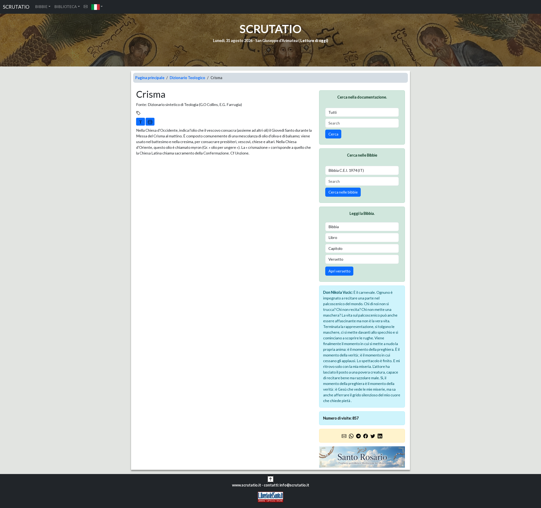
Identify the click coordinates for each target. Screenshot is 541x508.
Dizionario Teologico (187, 77)
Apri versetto (339, 271)
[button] (97, 7)
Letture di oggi (313, 40)
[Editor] (150, 121)
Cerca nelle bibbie (343, 192)
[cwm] (85, 6)
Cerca (333, 134)
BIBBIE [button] (41, 6)
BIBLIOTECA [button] (65, 6)
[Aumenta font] (140, 121)
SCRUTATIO (16, 7)
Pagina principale (149, 77)
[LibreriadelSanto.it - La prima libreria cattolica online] (270, 496)
